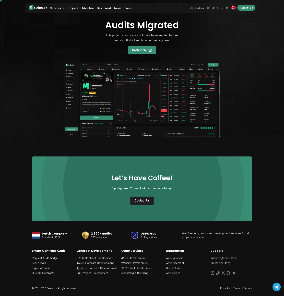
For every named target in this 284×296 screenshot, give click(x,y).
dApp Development (133, 258)
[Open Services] (63, 8)
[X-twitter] (217, 8)
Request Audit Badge (45, 258)
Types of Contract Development (97, 268)
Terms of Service (242, 288)
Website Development (134, 263)
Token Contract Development (95, 263)
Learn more (39, 263)
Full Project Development (92, 273)
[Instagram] (208, 8)
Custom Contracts (43, 273)
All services (173, 273)
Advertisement (175, 263)
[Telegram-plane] (226, 8)
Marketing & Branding (134, 273)
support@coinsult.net (224, 258)
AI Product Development (136, 268)
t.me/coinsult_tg (220, 263)
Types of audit (41, 268)
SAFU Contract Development (95, 258)
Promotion (225, 288)
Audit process (174, 258)
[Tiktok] (213, 8)
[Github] (222, 8)
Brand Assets (174, 268)
